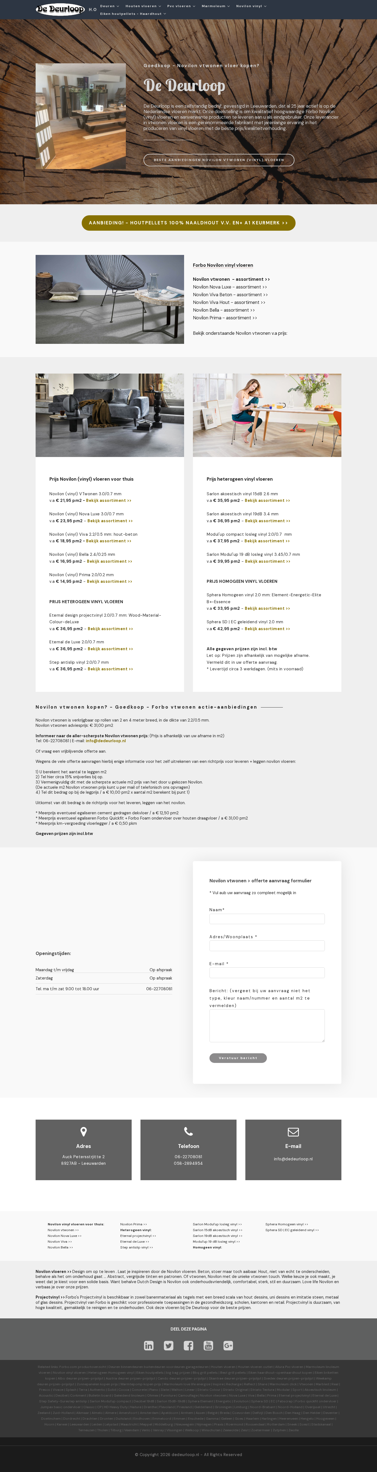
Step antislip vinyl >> (136, 1247)
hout (118, 534)
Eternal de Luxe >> (134, 1241)
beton (131, 534)
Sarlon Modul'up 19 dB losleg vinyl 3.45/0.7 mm (253, 554)
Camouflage (188, 1395)
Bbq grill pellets (205, 1372)
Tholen (102, 1430)
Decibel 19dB (144, 1401)
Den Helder (312, 1413)
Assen (200, 1413)
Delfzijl (258, 1413)
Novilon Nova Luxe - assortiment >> (230, 287)
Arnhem (187, 1413)
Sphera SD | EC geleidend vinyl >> (292, 1230)
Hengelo (307, 1418)
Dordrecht (71, 1418)
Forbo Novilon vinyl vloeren (223, 265)
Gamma (212, 1418)
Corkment (78, 1395)
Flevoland (167, 1407)
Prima (271, 1395)
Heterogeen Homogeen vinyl (111, 1372)
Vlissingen (174, 1430)
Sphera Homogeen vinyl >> (287, 1224)
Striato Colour (209, 1389)
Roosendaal (255, 1424)
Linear (190, 1389)
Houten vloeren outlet (255, 1367)
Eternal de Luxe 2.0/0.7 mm (76, 642)
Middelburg (164, 1424)
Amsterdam (149, 1413)
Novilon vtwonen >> (63, 1230)
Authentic (97, 1389)
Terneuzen (86, 1430)
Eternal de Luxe (324, 1395)
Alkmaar (82, 1413)
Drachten (90, 1418)
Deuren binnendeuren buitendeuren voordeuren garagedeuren (158, 1367)
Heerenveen (288, 1418)
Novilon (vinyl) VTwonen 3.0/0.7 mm (85, 493)
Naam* (217, 909)
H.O (93, 9)
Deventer (330, 1413)
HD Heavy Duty (116, 1407)
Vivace (58, 1389)
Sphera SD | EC (263, 1401)
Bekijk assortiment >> (109, 500)
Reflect (249, 1384)
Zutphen (279, 1430)
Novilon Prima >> (133, 1224)
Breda (225, 1413)
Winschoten (211, 1430)
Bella (261, 1395)
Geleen (226, 1418)
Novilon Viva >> (60, 1241)
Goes (239, 1418)
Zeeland (44, 1413)
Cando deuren (169, 1378)
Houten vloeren (223, 1367)
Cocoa (123, 1389)
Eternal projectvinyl (294, 1395)
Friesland (184, 1407)
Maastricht (129, 1424)
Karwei (62, 1424)
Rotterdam (276, 1424)
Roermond (234, 1424)
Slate (165, 1389)
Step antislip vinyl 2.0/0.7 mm (79, 662)
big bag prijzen (178, 1372)
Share (262, 1384)
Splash (71, 1389)
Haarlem (252, 1418)
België (212, 1413)
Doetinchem (51, 1418)
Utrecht (329, 1407)
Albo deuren (67, 1378)
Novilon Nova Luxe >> (65, 1236)
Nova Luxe (237, 1395)
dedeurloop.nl (185, 1454)
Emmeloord (161, 1418)
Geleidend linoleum (129, 1395)
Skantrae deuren (222, 1378)
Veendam (131, 1430)
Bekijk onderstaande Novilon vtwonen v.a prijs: (240, 333)
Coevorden (241, 1413)
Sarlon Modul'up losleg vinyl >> (217, 1224)
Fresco (44, 1389)
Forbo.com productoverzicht (82, 1367)
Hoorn (49, 1424)
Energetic (223, 1401)
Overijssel (312, 1407)
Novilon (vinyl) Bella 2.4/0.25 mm (82, 554)
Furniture (168, 1395)
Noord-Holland (290, 1407)
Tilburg (116, 1430)
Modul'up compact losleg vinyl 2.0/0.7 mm (249, 534)
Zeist (245, 1430)
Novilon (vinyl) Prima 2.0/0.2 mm (81, 574)
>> (129, 540)
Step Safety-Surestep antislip (63, 1401)
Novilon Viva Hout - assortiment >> (229, 302)
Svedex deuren (276, 1378)
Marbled (322, 1384)
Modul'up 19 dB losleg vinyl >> (216, 1241)
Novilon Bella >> (60, 1247)
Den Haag (293, 1413)
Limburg (241, 1407)
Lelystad (111, 1424)
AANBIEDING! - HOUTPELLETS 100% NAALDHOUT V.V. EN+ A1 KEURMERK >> (188, 223)
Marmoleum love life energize (187, 1384)
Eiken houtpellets (150, 1372)
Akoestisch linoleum (320, 1389)
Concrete (139, 1389)
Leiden (97, 1424)
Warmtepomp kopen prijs (140, 1384)
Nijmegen (204, 1424)
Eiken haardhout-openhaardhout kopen (280, 1372)
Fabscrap (285, 1401)
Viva (251, 1395)
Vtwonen (306, 1384)
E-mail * (219, 963)
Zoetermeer (260, 1430)
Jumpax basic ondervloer (60, 1407)
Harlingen (269, 1418)
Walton (177, 1389)
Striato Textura (262, 1389)
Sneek (292, 1424)
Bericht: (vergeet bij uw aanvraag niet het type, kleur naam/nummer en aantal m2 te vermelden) (260, 998)
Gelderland (203, 1407)
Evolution (241, 1401)
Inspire (218, 1384)
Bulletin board (100, 1395)
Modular (283, 1389)
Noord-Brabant (262, 1407)
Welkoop (192, 1430)
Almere (110, 1413)
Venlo (146, 1430)
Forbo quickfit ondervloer (315, 1401)
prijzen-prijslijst (90, 1378)
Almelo (97, 1413)
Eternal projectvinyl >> (138, 1236)
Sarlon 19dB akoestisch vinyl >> (218, 1236)
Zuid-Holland (63, 1413)
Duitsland (123, 1418)
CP (99, 1407)
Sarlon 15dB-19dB (171, 1401)
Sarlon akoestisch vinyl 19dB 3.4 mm (243, 513)
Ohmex (152, 1395)
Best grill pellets (233, 1372)
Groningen (223, 1407)
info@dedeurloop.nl (293, 1159)
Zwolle (293, 1430)
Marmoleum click (283, 1384)
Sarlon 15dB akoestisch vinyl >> (218, 1230)
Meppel (146, 1424)
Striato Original (235, 1389)
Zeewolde (230, 1430)
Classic (89, 1407)
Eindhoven (141, 1418)
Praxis (219, 1424)
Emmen (179, 1418)
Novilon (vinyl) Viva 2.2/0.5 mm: (80, 534)
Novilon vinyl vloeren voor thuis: (76, 1224)
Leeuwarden (79, 1424)
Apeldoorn (169, 1413)
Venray (158, 1430)
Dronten (106, 1418)
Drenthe (150, 1407)
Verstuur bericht (238, 1058)
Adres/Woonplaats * (233, 936)
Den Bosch (274, 1413)
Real (334, 1384)
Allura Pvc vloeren (289, 1367)
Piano (153, 1389)
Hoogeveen (325, 1418)
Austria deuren (117, 1378)
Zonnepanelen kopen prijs (97, 1384)
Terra (83, 1389)
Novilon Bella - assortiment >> (224, 310)
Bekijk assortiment (106, 540)
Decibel (61, 1395)
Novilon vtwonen (213, 1395)
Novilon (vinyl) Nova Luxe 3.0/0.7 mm (86, 513)
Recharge (233, 1384)
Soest (304, 1424)
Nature (135, 1407)
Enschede (195, 1418)
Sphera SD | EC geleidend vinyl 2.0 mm (245, 621)
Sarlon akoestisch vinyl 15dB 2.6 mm (242, 493)
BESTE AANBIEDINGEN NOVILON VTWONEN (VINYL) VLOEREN (219, 160)
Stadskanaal (321, 1424)
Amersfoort (128, 1413)
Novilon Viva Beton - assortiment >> (230, 295)
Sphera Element (200, 1401)
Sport (297, 1389)
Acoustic (46, 1395)
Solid (112, 1389)
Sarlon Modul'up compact (110, 1401)
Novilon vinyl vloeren (69, 1372)
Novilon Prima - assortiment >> (225, 318)
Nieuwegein (185, 1424)
